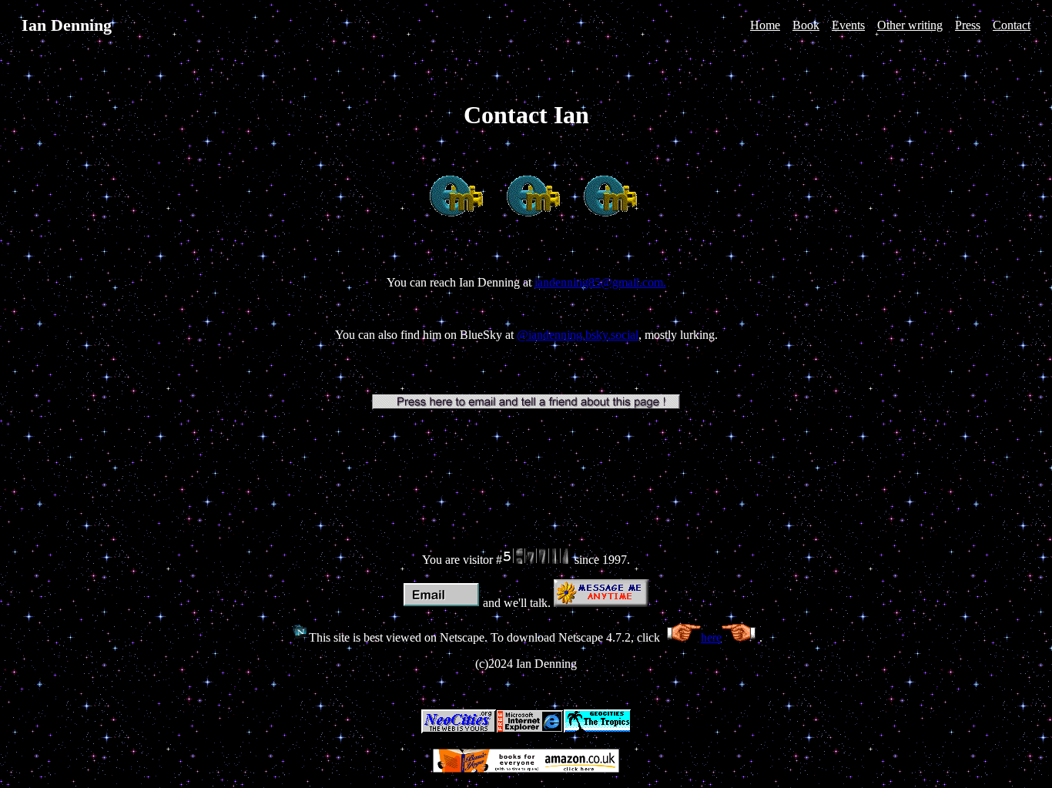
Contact (1011, 25)
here (711, 637)
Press (967, 25)
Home (765, 25)
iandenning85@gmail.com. (600, 282)
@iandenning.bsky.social (577, 334)
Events (848, 25)
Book (805, 25)
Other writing (910, 25)
